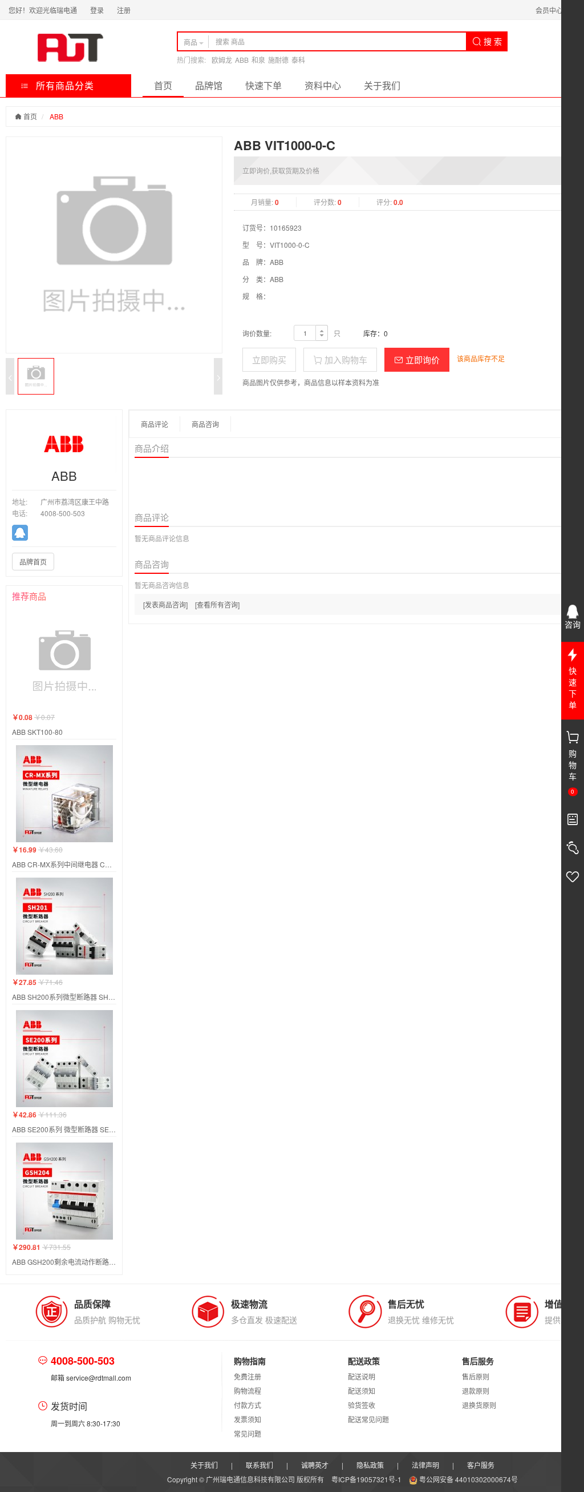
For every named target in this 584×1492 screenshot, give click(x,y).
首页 (163, 85)
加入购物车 (344, 359)
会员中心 (549, 10)
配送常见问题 (368, 1419)
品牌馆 (208, 85)
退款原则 (475, 1391)
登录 (97, 10)
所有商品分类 (63, 85)
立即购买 (269, 359)
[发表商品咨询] (165, 604)
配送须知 (361, 1391)
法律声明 (425, 1465)
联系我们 (259, 1465)
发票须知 (247, 1419)
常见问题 (247, 1433)
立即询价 (421, 359)
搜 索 (491, 41)
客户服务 (480, 1465)
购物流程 (247, 1391)
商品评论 (154, 424)
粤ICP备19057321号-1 (367, 1479)
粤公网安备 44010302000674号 (467, 1479)
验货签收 (361, 1405)
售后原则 (475, 1376)
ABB (242, 60)
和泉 (258, 60)
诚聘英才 (314, 1465)
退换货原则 (479, 1405)
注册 (124, 10)
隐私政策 (370, 1465)
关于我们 (382, 85)
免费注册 (247, 1376)
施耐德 (278, 60)
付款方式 (247, 1405)
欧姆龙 (222, 60)
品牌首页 (33, 561)
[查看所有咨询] (217, 604)
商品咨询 (205, 424)
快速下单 (263, 85)
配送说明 (361, 1376)
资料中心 (323, 85)
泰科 (298, 60)
